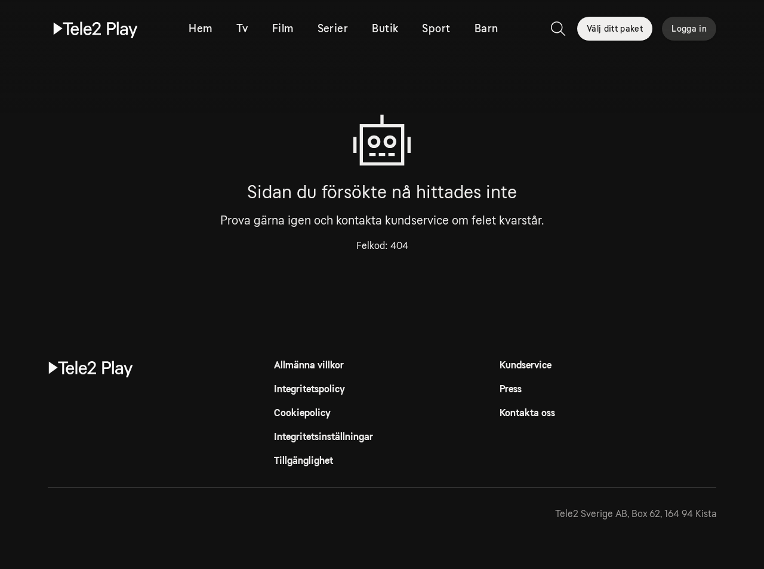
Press (511, 389)
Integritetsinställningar (323, 436)
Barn (486, 29)
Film (283, 29)
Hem (200, 29)
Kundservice (526, 365)
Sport (436, 29)
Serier (333, 29)
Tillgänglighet (303, 460)
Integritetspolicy (309, 389)
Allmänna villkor (309, 365)
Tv (242, 29)
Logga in (689, 28)
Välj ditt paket (615, 28)
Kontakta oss (527, 413)
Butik (385, 29)
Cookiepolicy (302, 413)
